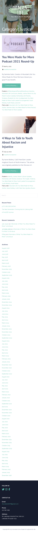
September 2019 (7, 448)
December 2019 (6, 439)
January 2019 (6, 472)
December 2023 (7, 329)
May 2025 (5, 287)
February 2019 (6, 469)
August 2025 (5, 278)
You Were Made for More (9, 181)
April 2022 (5, 389)
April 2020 (5, 430)
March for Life (31, 93)
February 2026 (6, 266)
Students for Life (13, 98)
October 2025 (6, 272)
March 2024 (5, 323)
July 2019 (5, 454)
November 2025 (7, 269)
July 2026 (5, 251)
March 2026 (5, 263)
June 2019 (5, 457)
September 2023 (7, 338)
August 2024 (5, 308)
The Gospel (26, 179)
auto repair (5, 224)
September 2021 (7, 403)
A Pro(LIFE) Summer (8, 212)
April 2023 (5, 353)
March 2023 (5, 356)
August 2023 (5, 341)
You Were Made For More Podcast (26, 107)
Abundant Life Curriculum (9, 93)
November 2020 (7, 412)
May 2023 (5, 350)
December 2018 (6, 475)
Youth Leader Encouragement (20, 100)
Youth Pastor (10, 103)
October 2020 (6, 415)
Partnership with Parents (23, 96)
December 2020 (7, 409)
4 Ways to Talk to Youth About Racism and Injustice (17, 142)
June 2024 (5, 314)
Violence (32, 179)
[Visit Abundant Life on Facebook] (9, 490)
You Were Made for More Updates (12, 110)
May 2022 (5, 386)
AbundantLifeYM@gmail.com (10, 504)
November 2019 (7, 442)
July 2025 (5, 281)
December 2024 (7, 302)
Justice (25, 93)
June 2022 (5, 383)
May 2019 (5, 460)
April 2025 (5, 290)
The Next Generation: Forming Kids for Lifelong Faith (17, 209)
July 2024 (5, 311)
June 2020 (5, 424)
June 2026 (5, 254)
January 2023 (6, 362)
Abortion (31, 91)
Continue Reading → (11, 85)
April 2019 (5, 463)
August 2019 (5, 451)
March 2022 (5, 392)
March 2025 (5, 293)
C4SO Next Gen (20, 188)
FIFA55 (4, 234)
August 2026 (5, 248)
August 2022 (5, 377)
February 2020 (6, 436)
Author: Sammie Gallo (8, 107)
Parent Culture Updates (9, 96)
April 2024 (5, 320)
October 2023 (6, 335)
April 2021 (5, 406)
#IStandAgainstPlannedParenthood (18, 91)
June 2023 (5, 347)
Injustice (28, 188)
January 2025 (6, 299)
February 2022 (6, 394)
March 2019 (5, 466)
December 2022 (7, 365)
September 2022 (7, 374)
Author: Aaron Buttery (8, 188)
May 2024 (5, 317)
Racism (33, 188)
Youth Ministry (6, 183)
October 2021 (6, 400)
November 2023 (7, 332)
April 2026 (5, 260)
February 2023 (6, 359)
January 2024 (6, 326)
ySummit (17, 103)
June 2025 (5, 284)
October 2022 (6, 371)
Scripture (4, 98)
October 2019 (6, 445)
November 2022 (7, 368)
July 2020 (5, 421)
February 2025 (6, 296)
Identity (20, 93)
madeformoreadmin (10, 69)
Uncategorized (22, 98)
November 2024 (7, 305)
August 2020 (5, 418)
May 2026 (5, 257)
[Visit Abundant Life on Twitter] (3, 490)
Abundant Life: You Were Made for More (21, 105)
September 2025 (7, 275)
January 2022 (6, 397)
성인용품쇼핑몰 (6, 229)
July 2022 (5, 380)
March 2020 (5, 433)
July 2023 (5, 344)
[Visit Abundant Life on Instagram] (6, 490)
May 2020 (5, 427)
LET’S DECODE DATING (9, 206)
